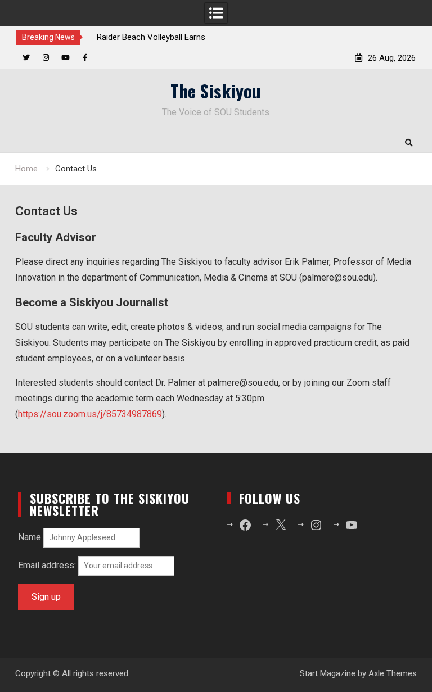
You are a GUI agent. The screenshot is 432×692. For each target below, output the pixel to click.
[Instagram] (46, 57)
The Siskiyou (215, 90)
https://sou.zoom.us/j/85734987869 (90, 414)
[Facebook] (85, 57)
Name (29, 537)
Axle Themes (392, 673)
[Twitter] (26, 57)
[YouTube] (65, 57)
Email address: (48, 565)
